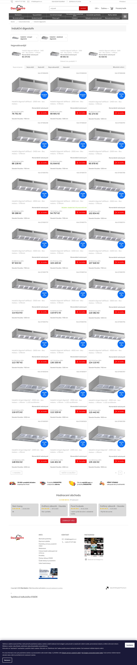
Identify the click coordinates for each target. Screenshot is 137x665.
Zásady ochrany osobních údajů (71, 653)
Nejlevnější (30, 67)
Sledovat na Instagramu (95, 559)
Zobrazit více (68, 521)
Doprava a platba (75, 1)
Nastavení (7, 660)
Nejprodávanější (53, 67)
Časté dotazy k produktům (47, 560)
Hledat (83, 8)
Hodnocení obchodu (68, 495)
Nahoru (17, 473)
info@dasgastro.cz (70, 539)
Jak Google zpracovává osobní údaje (92, 653)
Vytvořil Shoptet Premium (118, 588)
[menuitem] (18, 14)
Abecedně (66, 67)
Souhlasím (129, 645)
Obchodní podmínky (58, 1)
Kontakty (41, 555)
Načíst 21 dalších (68, 473)
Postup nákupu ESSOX (46, 558)
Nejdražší (41, 67)
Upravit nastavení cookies (54, 588)
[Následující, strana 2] (120, 473)
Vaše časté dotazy (45, 563)
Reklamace (42, 548)
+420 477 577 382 (70, 542)
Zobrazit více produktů (67, 61)
